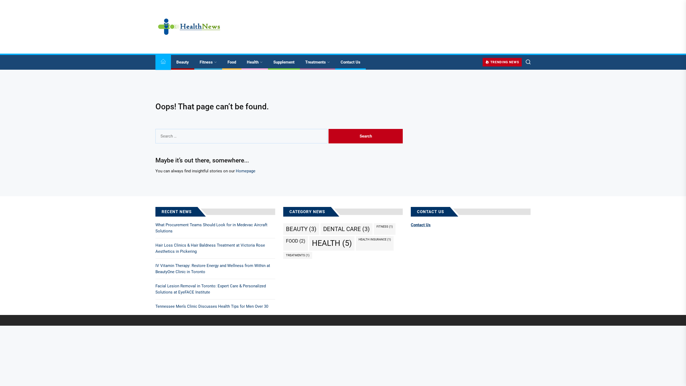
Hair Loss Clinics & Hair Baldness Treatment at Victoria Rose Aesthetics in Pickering (210, 248)
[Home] (163, 62)
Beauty (182, 62)
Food (232, 62)
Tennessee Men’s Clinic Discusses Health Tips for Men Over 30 (211, 306)
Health (253, 62)
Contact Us (350, 62)
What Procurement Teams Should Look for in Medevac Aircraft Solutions (211, 227)
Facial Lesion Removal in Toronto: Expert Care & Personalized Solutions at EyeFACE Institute (210, 289)
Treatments (315, 62)
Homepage (245, 171)
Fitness (206, 62)
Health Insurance (375, 239)
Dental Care (346, 228)
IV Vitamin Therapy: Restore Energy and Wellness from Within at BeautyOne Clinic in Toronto (212, 268)
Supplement (283, 62)
